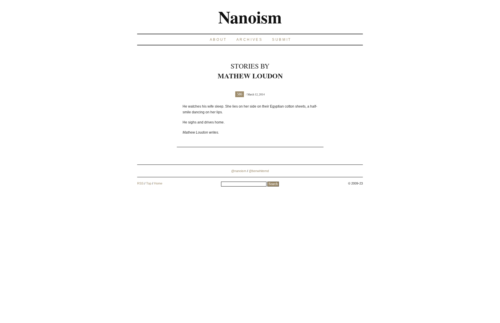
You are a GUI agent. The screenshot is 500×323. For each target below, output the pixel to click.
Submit (281, 40)
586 (239, 94)
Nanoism (250, 16)
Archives (249, 40)
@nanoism (238, 171)
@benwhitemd (259, 171)
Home (158, 183)
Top (148, 183)
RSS (140, 183)
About (218, 40)
